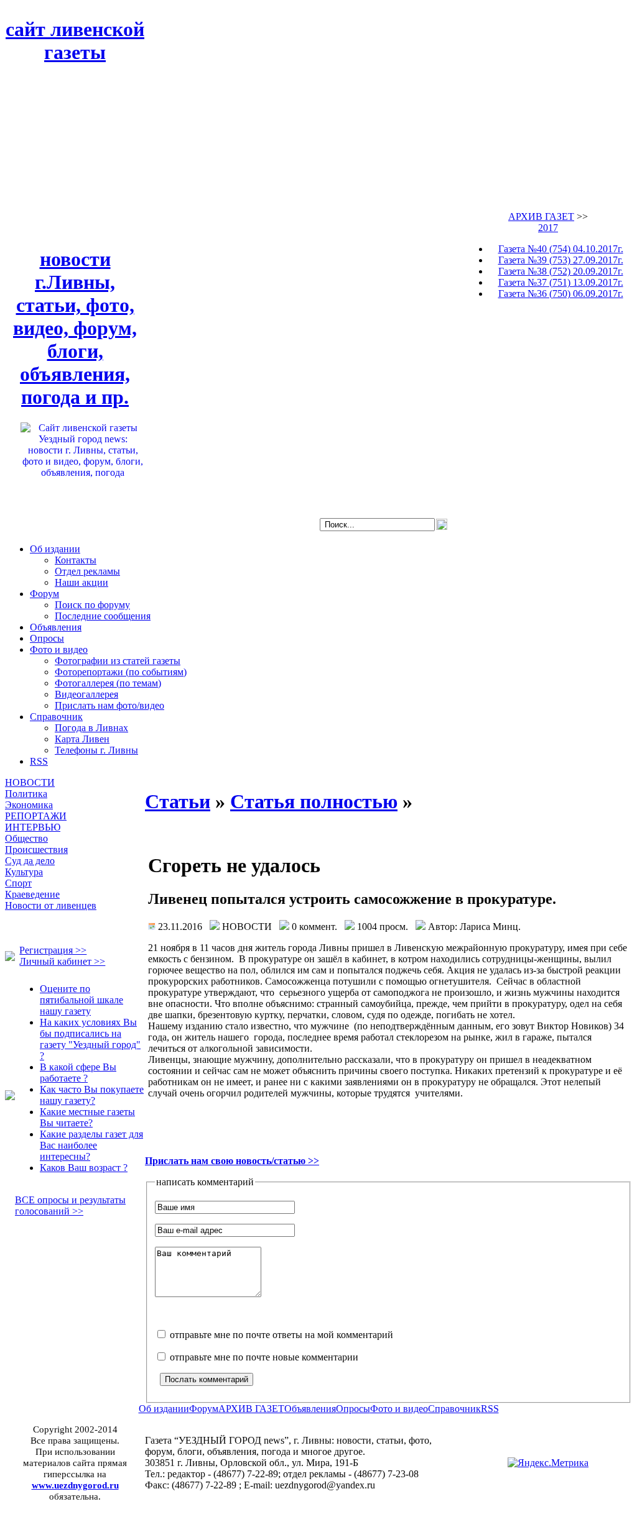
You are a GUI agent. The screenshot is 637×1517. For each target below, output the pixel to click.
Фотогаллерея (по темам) (108, 683)
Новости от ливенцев (50, 905)
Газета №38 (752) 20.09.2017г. (560, 271)
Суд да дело (30, 860)
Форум (44, 593)
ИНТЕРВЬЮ (32, 827)
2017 (548, 227)
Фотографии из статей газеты (117, 660)
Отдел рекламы (87, 571)
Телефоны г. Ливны (96, 750)
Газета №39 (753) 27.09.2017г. (560, 260)
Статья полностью (314, 801)
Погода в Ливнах (91, 727)
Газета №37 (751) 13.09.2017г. (560, 282)
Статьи (177, 801)
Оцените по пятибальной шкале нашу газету (81, 999)
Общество (26, 838)
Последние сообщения (103, 616)
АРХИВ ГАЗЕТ (541, 216)
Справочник (56, 716)
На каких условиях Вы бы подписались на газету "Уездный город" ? (90, 1039)
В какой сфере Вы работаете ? (78, 1072)
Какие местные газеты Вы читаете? (87, 1117)
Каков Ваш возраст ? (84, 1167)
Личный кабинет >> (62, 961)
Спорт (18, 883)
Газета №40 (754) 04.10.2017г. (560, 249)
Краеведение (32, 894)
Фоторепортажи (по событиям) (121, 672)
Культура (24, 872)
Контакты (75, 560)
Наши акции (81, 582)
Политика (26, 793)
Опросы (47, 638)
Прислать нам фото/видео (109, 705)
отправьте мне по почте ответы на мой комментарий (280, 1334)
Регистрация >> (52, 950)
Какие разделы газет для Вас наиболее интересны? (91, 1145)
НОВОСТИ (30, 782)
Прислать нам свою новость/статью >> (232, 1160)
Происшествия (36, 849)
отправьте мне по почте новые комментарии (262, 1357)
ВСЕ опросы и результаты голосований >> (70, 1205)
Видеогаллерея (86, 694)
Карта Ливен (82, 739)
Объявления (55, 627)
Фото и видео (59, 649)
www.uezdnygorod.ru (75, 1485)
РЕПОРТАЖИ (36, 816)
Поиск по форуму (92, 604)
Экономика (29, 805)
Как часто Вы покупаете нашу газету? (92, 1095)
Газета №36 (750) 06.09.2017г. (560, 293)
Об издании (55, 549)
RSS (39, 761)
